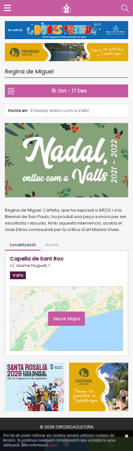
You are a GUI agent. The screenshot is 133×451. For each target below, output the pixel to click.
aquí (53, 445)
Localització (23, 245)
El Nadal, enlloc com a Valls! (60, 110)
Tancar (126, 436)
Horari (52, 245)
